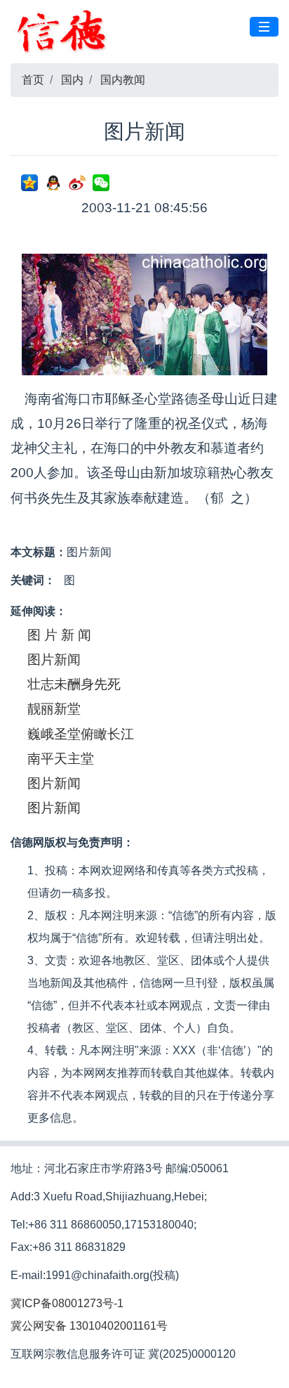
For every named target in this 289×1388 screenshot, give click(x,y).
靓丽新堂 (54, 708)
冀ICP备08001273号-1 (67, 1303)
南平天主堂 (60, 758)
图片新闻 (54, 659)
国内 (72, 80)
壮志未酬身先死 (74, 684)
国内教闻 (122, 80)
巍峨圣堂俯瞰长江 (80, 734)
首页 (33, 80)
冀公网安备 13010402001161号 (89, 1326)
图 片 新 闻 (59, 635)
